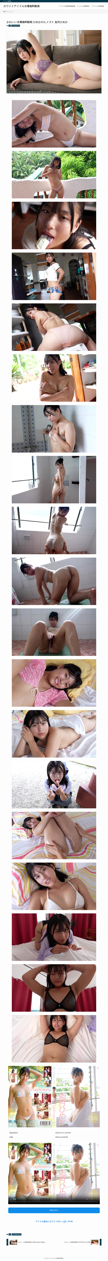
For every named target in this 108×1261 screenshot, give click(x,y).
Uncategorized (15, 25)
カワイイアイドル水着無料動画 (21, 6)
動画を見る (54, 1210)
